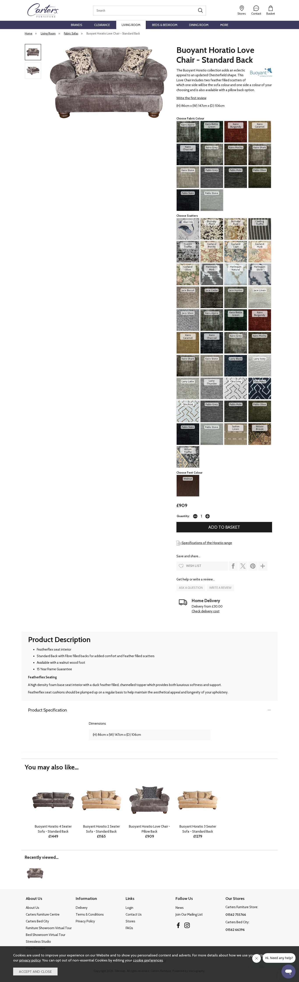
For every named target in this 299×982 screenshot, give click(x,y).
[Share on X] (243, 566)
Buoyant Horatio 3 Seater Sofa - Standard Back (197, 828)
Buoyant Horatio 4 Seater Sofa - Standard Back (53, 828)
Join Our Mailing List (189, 914)
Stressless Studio (38, 942)
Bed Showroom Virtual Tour (45, 935)
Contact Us (134, 914)
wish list (193, 566)
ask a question (191, 588)
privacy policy (29, 960)
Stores (130, 921)
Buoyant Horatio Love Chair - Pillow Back (149, 828)
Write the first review (191, 98)
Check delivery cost (206, 611)
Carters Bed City (37, 921)
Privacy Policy (85, 921)
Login (129, 908)
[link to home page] (42, 10)
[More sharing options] (262, 566)
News (180, 908)
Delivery (82, 908)
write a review (220, 588)
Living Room (131, 25)
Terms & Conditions (90, 914)
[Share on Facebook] (233, 566)
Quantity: (183, 516)
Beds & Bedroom (164, 25)
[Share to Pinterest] (252, 566)
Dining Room (198, 25)
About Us (32, 908)
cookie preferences (148, 960)
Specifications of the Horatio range (207, 543)
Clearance (102, 25)
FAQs (129, 928)
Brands (76, 25)
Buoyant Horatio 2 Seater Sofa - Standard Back (101, 828)
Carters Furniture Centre (43, 914)
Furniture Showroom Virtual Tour (49, 928)
